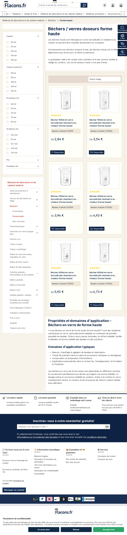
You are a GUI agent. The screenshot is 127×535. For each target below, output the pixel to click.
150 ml (13, 77)
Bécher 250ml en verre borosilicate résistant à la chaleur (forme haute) (63, 199)
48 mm (13, 104)
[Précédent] (4, 14)
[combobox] (59, 5)
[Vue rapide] (53, 155)
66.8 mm (14, 148)
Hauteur (10, 36)
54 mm (13, 108)
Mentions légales (41, 456)
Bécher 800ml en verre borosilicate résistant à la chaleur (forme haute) (102, 275)
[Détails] (59, 155)
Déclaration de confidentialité (46, 471)
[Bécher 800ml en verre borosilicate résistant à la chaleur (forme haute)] (104, 252)
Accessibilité (39, 474)
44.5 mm (14, 135)
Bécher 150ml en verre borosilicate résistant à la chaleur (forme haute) (102, 123)
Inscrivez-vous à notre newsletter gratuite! (63, 421)
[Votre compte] (112, 5)
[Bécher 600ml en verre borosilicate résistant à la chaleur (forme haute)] (66, 252)
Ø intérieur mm (12, 129)
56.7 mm (14, 144)
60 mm (13, 113)
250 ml (13, 82)
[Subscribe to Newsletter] (107, 426)
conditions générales (96, 437)
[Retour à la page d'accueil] (14, 4)
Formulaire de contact (106, 456)
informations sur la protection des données (37, 437)
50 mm (13, 139)
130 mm (14, 55)
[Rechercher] (83, 5)
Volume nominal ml (14, 67)
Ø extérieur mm (13, 98)
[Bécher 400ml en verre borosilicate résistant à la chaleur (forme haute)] (104, 176)
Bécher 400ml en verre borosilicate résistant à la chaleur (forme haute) (102, 199)
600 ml (13, 91)
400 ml (13, 86)
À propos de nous (105, 459)
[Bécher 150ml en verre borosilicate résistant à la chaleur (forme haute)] (104, 100)
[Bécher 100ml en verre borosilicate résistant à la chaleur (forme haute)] (66, 100)
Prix (8, 160)
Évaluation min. (12, 166)
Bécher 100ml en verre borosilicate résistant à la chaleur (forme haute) (63, 123)
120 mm (14, 51)
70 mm (13, 117)
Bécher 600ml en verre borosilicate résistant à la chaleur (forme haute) (63, 275)
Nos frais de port (73, 462)
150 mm (14, 60)
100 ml (13, 73)
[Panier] (121, 5)
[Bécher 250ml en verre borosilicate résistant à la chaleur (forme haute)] (66, 176)
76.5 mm (14, 153)
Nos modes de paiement (76, 459)
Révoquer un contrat (14, 490)
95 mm (13, 47)
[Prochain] (123, 14)
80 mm (13, 42)
